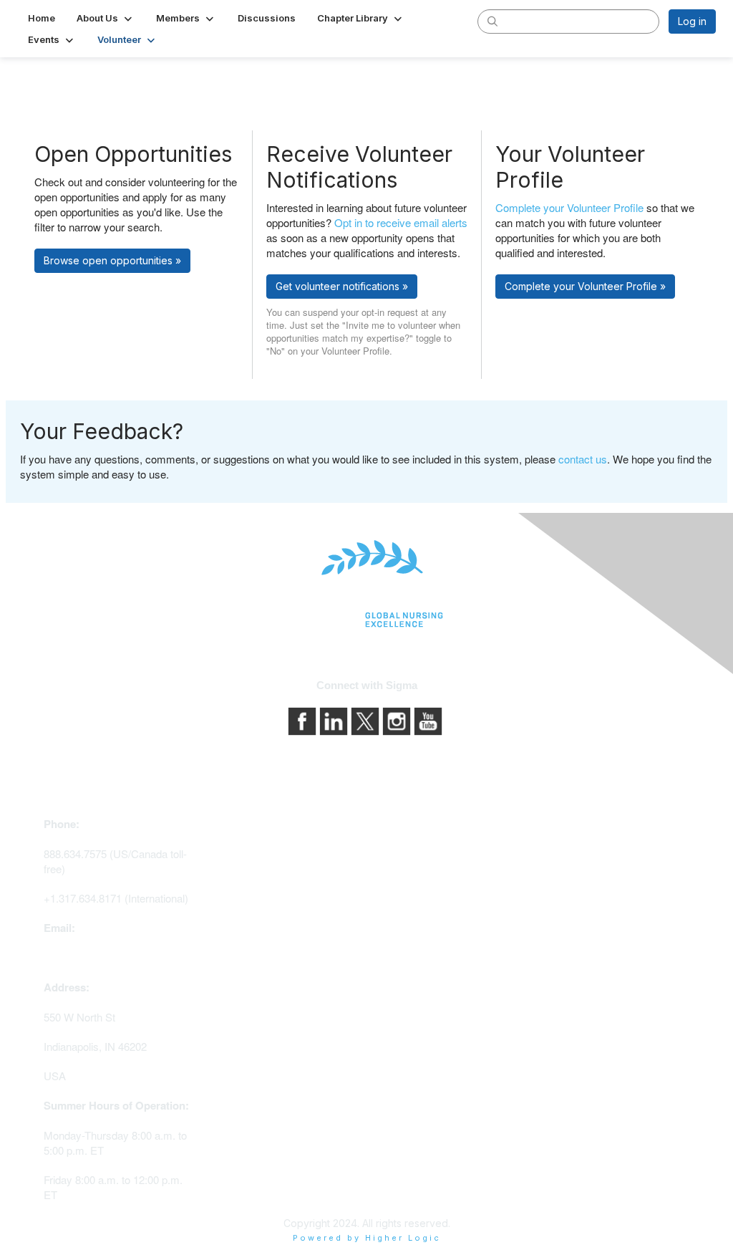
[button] (105, 18)
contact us (582, 458)
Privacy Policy (406, 871)
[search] (492, 20)
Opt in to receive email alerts (400, 222)
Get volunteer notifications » (342, 286)
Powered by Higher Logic (367, 1238)
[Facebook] (303, 719)
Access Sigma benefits (262, 845)
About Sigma (402, 851)
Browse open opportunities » (112, 260)
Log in (692, 21)
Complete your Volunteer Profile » (585, 286)
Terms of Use (404, 891)
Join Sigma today (248, 825)
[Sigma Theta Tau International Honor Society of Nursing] (366, 584)
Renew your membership (267, 865)
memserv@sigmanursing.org (112, 957)
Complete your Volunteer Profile (569, 207)
